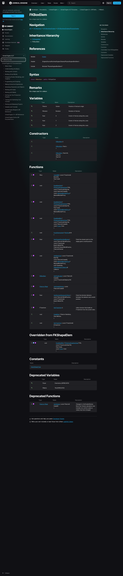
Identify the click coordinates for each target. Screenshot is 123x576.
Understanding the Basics (12, 69)
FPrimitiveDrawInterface (60, 187)
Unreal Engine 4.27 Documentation (12, 63)
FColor (59, 226)
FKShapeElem (36, 39)
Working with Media (10, 92)
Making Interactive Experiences (14, 84)
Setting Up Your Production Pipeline (13, 96)
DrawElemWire (58, 218)
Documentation (44, 9)
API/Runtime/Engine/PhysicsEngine (68, 28)
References (104, 34)
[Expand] (3, 66)
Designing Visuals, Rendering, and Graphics (14, 77)
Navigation (104, 29)
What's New (8, 66)
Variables (103, 42)
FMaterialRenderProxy (63, 193)
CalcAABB (56, 175)
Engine (44, 56)
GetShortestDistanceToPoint (62, 295)
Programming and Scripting (12, 81)
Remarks (103, 39)
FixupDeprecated (59, 232)
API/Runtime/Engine (49, 28)
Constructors (104, 44)
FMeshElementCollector (60, 267)
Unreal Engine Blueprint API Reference (12, 110)
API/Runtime (37, 28)
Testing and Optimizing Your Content (13, 100)
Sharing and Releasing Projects (14, 104)
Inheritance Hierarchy (107, 31)
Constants (104, 52)
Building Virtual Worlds (11, 74)
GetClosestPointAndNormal (61, 239)
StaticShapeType (36, 367)
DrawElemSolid (58, 185)
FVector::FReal (44, 286)
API (30, 28)
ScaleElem (56, 314)
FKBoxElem (59, 141)
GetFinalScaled (58, 276)
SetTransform (57, 323)
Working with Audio (10, 89)
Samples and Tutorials (11, 107)
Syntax (103, 37)
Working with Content (11, 71)
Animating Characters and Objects (14, 87)
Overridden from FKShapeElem (109, 49)
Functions (103, 47)
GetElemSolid (57, 255)
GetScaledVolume (59, 286)
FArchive (67, 232)
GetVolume (57, 404)
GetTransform (58, 307)
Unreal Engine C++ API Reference (14, 114)
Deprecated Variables (107, 55)
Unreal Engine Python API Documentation (12, 118)
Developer (35, 9)
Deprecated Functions (107, 57)
